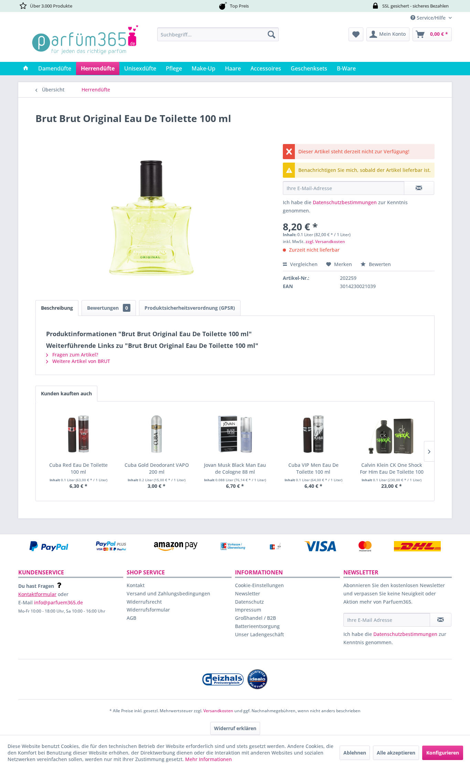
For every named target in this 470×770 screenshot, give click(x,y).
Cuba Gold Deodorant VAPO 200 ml (157, 468)
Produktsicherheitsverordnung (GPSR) (190, 308)
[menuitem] (218, 34)
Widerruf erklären (235, 728)
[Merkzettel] (356, 34)
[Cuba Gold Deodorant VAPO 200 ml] (157, 434)
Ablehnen (354, 752)
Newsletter (247, 593)
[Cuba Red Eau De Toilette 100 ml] (78, 434)
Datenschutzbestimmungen (345, 202)
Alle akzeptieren (396, 752)
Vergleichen (303, 264)
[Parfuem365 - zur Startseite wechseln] (85, 43)
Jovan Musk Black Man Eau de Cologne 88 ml (235, 468)
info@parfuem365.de (58, 602)
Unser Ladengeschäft (259, 634)
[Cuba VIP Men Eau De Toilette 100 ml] (313, 434)
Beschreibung (57, 308)
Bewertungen (107, 308)
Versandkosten (218, 711)
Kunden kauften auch (66, 393)
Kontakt (136, 585)
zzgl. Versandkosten (325, 241)
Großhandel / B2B (255, 618)
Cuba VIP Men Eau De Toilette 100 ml (313, 468)
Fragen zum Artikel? (74, 354)
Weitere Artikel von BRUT (80, 361)
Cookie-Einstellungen (259, 585)
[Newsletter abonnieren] (440, 620)
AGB (131, 618)
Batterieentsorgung (257, 626)
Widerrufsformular (148, 609)
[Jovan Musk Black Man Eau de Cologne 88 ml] (235, 434)
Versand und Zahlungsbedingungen (168, 593)
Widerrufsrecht (144, 601)
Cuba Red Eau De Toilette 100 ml (78, 468)
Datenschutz (249, 601)
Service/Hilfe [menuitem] (431, 17)
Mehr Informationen (208, 759)
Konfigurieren (442, 752)
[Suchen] (271, 34)
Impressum (248, 609)
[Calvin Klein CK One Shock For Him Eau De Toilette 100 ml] (391, 434)
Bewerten (379, 264)
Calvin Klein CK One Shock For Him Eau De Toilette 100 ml (392, 468)
